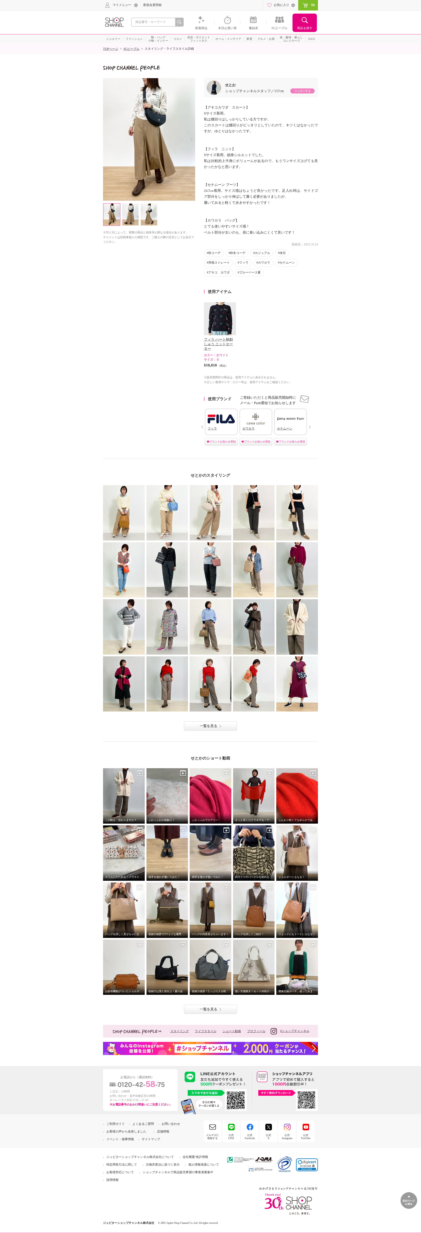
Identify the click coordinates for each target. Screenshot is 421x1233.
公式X (268, 1137)
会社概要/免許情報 (195, 1157)
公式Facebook (250, 1137)
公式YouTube (305, 1137)
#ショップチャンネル (294, 1031)
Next (191, 139)
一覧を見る (208, 726)
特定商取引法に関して (121, 1164)
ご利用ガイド (115, 1124)
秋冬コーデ (237, 253)
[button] (307, 1164)
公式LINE (231, 1137)
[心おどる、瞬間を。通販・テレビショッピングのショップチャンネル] (114, 21)
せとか (230, 85)
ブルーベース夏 (250, 272)
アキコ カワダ (219, 272)
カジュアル (262, 253)
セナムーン (287, 262)
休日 (283, 253)
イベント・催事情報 (120, 1139)
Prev (202, 427)
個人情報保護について (203, 1164)
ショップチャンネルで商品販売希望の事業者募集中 (178, 1172)
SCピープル (131, 49)
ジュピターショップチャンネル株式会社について (140, 1157)
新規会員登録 (152, 5)
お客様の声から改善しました (126, 1131)
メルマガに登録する (212, 1137)
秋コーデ (214, 253)
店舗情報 (163, 1131)
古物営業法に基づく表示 (163, 1164)
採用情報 (112, 1180)
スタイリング (179, 1031)
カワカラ (264, 262)
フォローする (302, 91)
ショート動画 (232, 1031)
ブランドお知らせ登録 (222, 441)
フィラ (243, 262)
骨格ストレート (219, 262)
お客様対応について (120, 1172)
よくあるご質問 (143, 1124)
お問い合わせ (171, 1124)
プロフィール (256, 1031)
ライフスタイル (205, 1031)
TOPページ (110, 49)
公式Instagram (287, 1137)
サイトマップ (151, 1139)
